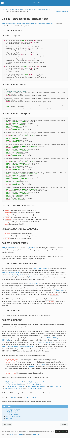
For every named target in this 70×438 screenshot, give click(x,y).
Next (63, 424)
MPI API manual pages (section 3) (37, 9)
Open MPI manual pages (14, 9)
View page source (62, 11)
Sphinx (11, 434)
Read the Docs (35, 434)
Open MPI (36, 3)
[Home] (3, 9)
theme (21, 434)
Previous (8, 424)
